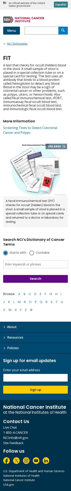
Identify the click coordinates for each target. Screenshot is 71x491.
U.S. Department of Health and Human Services (33, 471)
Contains (43, 253)
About (12, 327)
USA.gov (8, 484)
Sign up (35, 389)
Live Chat (10, 427)
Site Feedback (13, 443)
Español (60, 4)
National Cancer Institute (19, 480)
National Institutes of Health (21, 475)
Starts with (17, 253)
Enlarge (57, 146)
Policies (13, 348)
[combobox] (41, 31)
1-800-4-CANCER (15, 432)
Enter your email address (21, 370)
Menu (11, 30)
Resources (15, 337)
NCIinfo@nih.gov (15, 438)
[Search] (63, 31)
